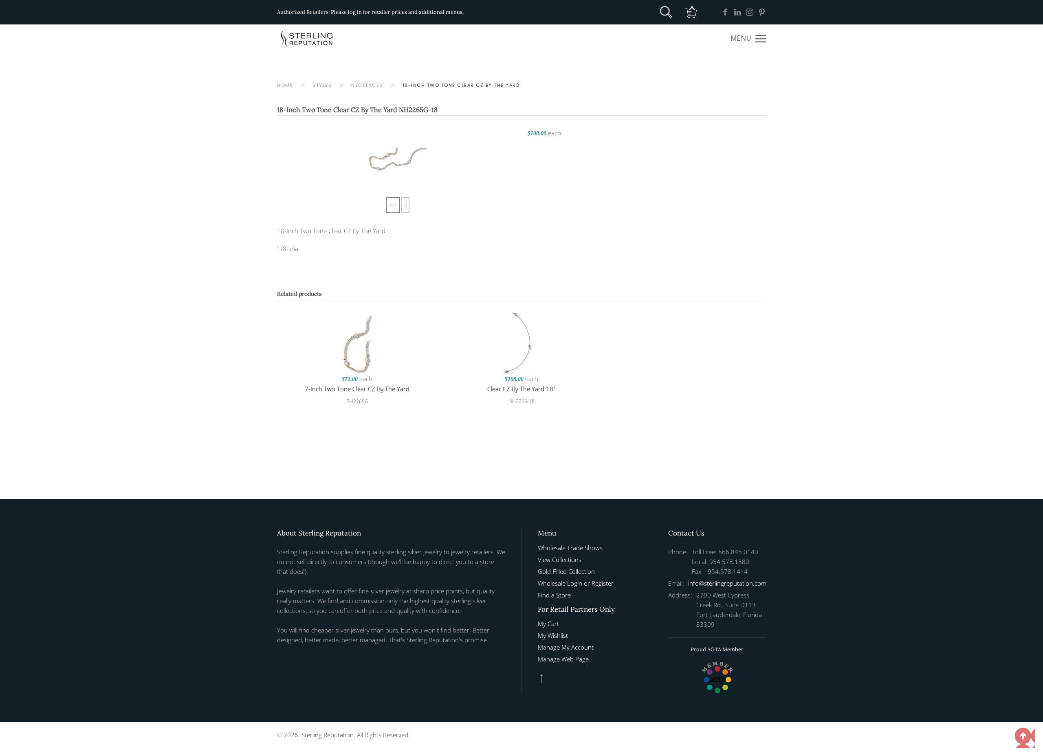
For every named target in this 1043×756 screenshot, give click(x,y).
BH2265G (357, 401)
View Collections (559, 559)
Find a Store (554, 595)
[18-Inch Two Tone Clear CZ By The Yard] (398, 158)
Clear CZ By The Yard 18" (521, 389)
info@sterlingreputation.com (727, 583)
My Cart (548, 623)
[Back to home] (307, 38)
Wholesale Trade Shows (570, 548)
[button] (748, 38)
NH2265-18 (521, 401)
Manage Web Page (563, 659)
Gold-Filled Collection (566, 571)
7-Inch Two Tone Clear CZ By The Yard (357, 389)
